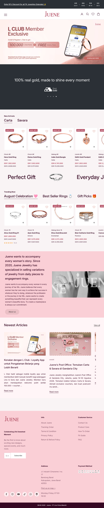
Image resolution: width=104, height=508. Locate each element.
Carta (8, 120)
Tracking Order (47, 427)
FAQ (80, 440)
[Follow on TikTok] (24, 494)
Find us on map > (48, 488)
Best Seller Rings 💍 (57, 196)
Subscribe (18, 455)
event (51, 360)
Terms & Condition (48, 431)
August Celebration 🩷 (21, 196)
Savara (22, 120)
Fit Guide (81, 435)
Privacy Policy (47, 435)
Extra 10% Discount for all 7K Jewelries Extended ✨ (25, 4)
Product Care (83, 427)
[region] (52, 42)
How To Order (84, 431)
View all (97, 325)
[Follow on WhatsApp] (30, 494)
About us (12, 312)
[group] (52, 42)
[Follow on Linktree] (37, 494)
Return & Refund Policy (50, 440)
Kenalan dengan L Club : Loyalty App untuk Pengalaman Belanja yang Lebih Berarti (24, 364)
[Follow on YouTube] (18, 494)
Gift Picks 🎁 (86, 196)
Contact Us (82, 423)
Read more (8, 390)
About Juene (46, 423)
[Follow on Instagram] (12, 494)
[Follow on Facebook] (6, 494)
